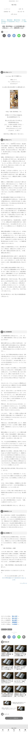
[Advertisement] (14, 53)
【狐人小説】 (14, 616)
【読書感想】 (14, 622)
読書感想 (10, 629)
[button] (23, 35)
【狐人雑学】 (14, 620)
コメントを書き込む (14, 718)
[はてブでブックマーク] (14, 35)
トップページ (24, 583)
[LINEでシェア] (19, 35)
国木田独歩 (4, 629)
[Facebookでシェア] (9, 35)
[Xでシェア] (4, 35)
